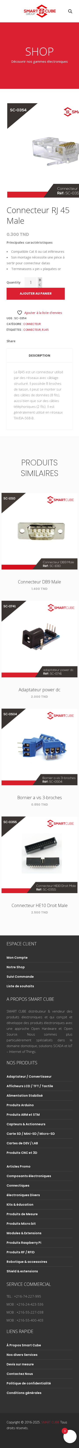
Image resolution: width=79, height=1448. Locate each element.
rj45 (45, 330)
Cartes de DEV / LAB (22, 1143)
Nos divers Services (22, 1355)
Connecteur (32, 324)
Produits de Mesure (22, 1214)
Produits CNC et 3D (22, 1153)
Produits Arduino (20, 1105)
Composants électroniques (29, 1176)
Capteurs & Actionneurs (26, 1124)
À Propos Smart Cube (24, 1345)
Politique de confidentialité (29, 1383)
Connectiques (18, 1185)
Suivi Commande (20, 976)
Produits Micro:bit (21, 1223)
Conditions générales (24, 1393)
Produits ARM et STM (23, 1114)
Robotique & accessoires (27, 1261)
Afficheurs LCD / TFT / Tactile (30, 1086)
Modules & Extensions (24, 1233)
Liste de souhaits (20, 986)
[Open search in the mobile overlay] (70, 11)
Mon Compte (17, 957)
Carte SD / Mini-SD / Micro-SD (31, 1133)
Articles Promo (19, 1166)
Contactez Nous (20, 1374)
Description (39, 355)
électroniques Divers (23, 1195)
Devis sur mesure (20, 1364)
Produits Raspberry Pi (24, 1242)
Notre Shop (16, 967)
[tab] (40, 355)
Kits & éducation (20, 1204)
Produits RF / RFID (21, 1252)
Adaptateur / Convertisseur (29, 1076)
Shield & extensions (22, 1271)
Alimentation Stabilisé (25, 1095)
